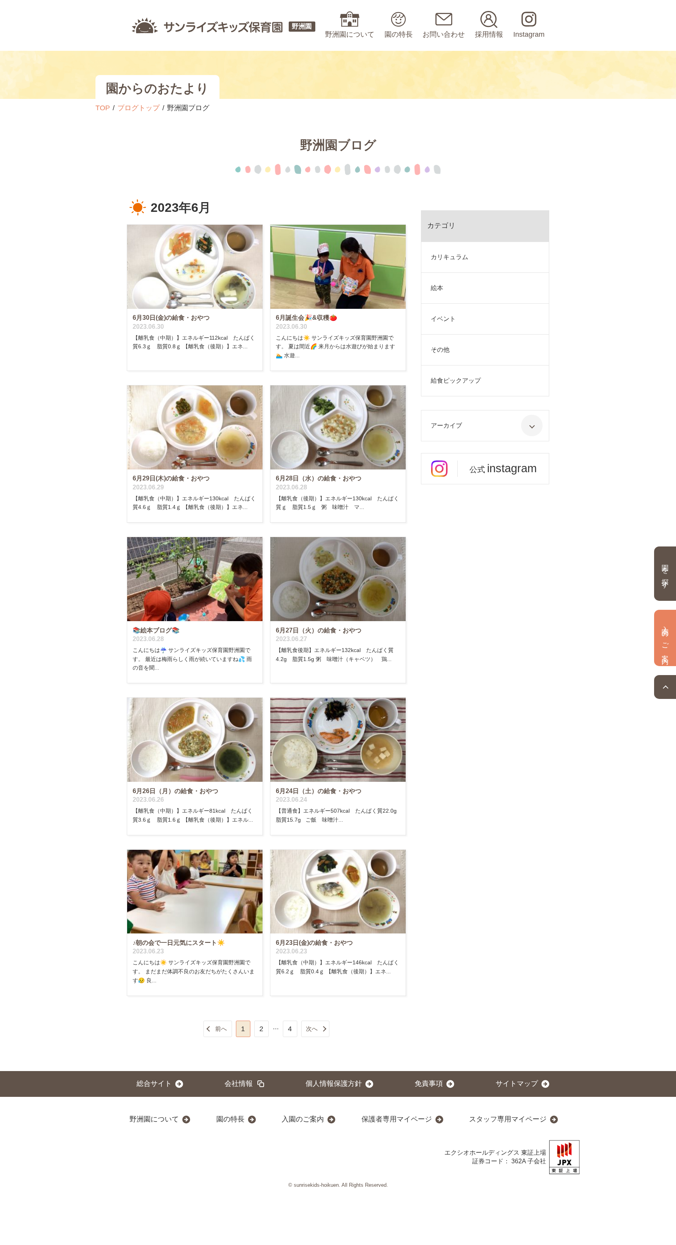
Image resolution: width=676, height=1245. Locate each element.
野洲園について (154, 1119)
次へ (312, 1028)
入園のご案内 (303, 1119)
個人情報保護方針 (334, 1083)
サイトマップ (517, 1083)
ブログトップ (138, 108)
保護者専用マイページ (396, 1119)
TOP (102, 108)
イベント (443, 318)
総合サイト (154, 1083)
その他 (440, 349)
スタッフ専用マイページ (508, 1119)
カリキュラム (449, 257)
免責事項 (429, 1083)
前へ (221, 1028)
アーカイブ (446, 425)
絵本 (437, 288)
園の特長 (230, 1119)
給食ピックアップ (456, 380)
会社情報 (239, 1083)
